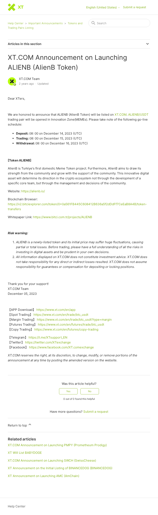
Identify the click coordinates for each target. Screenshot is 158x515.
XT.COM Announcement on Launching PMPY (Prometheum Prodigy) (57, 445)
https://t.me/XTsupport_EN (48, 337)
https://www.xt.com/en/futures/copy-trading (66, 329)
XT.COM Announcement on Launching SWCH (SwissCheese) (52, 460)
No (89, 391)
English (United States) (102, 7)
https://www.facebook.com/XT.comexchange (61, 347)
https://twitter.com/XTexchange (48, 342)
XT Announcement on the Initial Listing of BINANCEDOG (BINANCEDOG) (60, 468)
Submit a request (134, 7)
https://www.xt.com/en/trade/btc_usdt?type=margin (74, 319)
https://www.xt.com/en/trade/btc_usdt (61, 315)
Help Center (15, 23)
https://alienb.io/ (33, 191)
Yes (68, 391)
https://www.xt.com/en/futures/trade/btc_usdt (71, 324)
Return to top (18, 425)
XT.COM (121, 114)
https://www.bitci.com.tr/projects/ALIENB (62, 217)
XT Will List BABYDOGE (25, 453)
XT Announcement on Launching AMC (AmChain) (43, 476)
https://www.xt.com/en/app (56, 310)
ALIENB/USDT (138, 114)
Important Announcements (45, 23)
